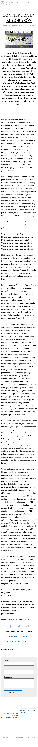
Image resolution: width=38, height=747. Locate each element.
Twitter (19, 626)
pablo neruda (29, 25)
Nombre (6, 661)
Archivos (19, 738)
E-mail (11, 669)
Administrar (32, 738)
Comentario (8, 677)
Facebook (11, 626)
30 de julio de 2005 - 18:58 (13, 25)
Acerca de (6, 738)
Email (27, 626)
